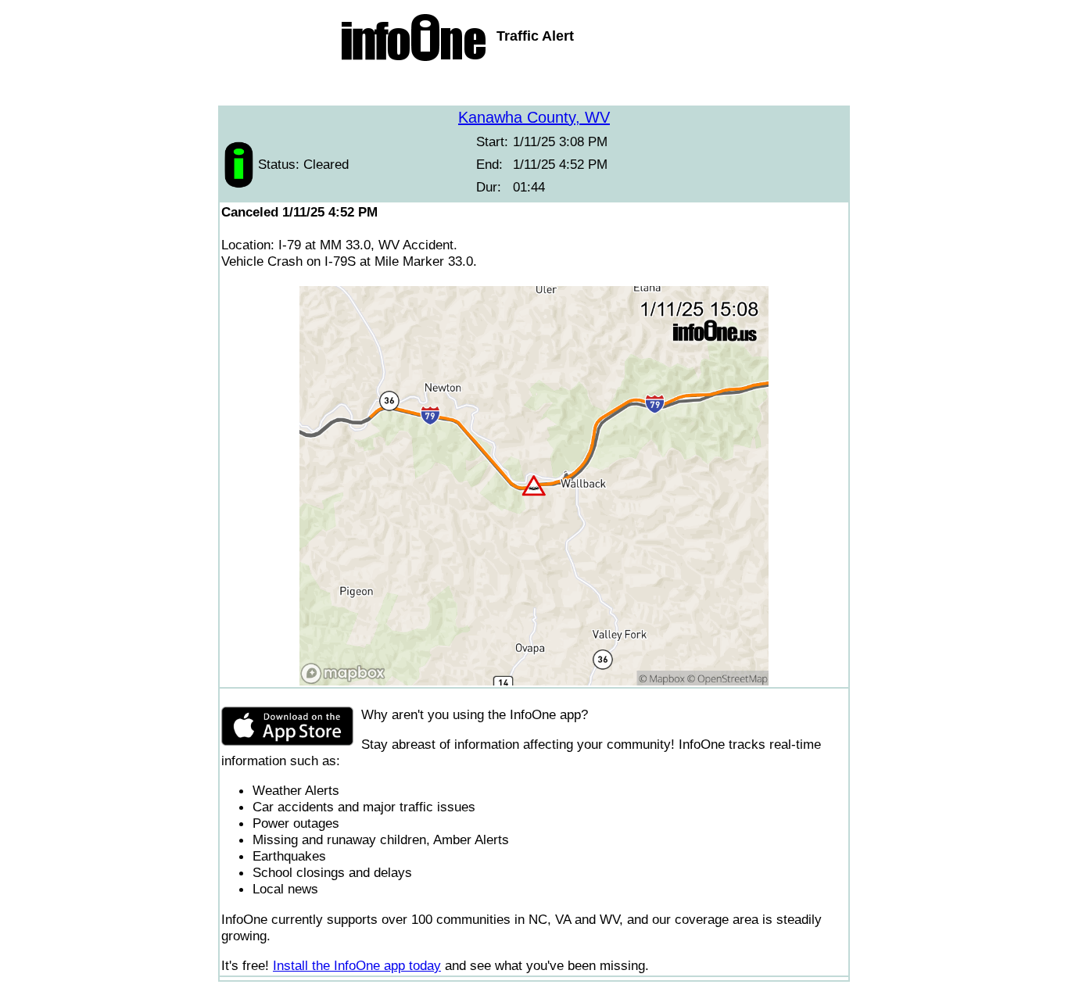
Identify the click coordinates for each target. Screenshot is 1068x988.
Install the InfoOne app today (357, 965)
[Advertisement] (534, 86)
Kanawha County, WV (534, 117)
